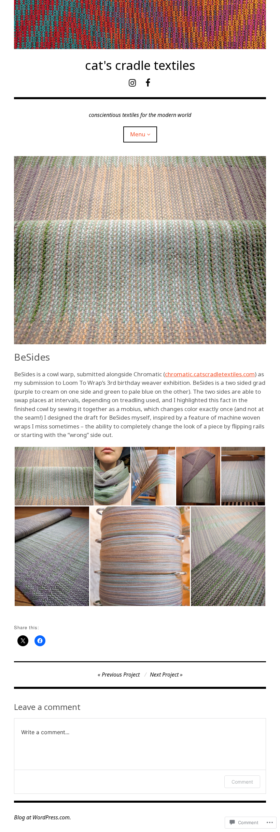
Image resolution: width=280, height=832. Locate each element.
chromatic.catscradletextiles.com (210, 374)
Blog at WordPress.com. (42, 817)
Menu (137, 134)
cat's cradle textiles (140, 65)
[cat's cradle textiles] (140, 24)
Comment (242, 782)
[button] (54, 476)
